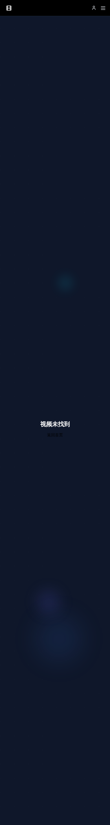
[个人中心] (93, 7)
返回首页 (55, 434)
